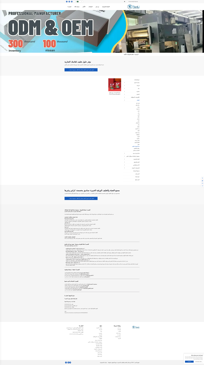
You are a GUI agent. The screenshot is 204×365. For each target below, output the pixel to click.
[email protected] (68, 305)
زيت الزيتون (137, 128)
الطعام (138, 100)
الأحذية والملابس (136, 165)
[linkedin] (69, 1)
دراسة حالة (76, 6)
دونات (138, 107)
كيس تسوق (137, 179)
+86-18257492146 (134, 1)
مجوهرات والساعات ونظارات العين (132, 156)
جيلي (138, 120)
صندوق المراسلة (136, 170)
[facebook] (67, 1)
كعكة (138, 130)
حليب (138, 110)
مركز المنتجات (118, 336)
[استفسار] (202, 186)
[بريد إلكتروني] (202, 183)
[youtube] (72, 1)
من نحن (97, 6)
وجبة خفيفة (137, 132)
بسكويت (138, 138)
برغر (138, 112)
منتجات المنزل (136, 82)
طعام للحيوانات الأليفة (129, 54)
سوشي (138, 118)
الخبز (138, 114)
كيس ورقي (137, 173)
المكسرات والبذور (136, 150)
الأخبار (84, 6)
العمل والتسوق (136, 162)
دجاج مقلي (137, 105)
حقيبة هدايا (137, 176)
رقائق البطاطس (136, 148)
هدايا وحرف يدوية (136, 153)
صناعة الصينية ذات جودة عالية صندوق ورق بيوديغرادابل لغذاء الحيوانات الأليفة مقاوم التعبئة (114, 93)
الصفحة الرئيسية (106, 6)
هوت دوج (137, 103)
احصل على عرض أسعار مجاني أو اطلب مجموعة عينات (81, 69)
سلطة (138, 126)
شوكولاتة (137, 134)
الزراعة (138, 85)
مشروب (137, 91)
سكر (138, 124)
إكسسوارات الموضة (135, 167)
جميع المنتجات (136, 79)
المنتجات (90, 6)
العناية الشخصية (136, 159)
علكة (138, 116)
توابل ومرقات (137, 140)
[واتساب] (202, 180)
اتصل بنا (69, 6)
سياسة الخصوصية (103, 362)
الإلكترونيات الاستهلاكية (135, 97)
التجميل (138, 94)
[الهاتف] (202, 178)
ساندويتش (137, 122)
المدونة (119, 338)
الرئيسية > (136, 54)
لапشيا (138, 109)
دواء (138, 88)
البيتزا (138, 136)
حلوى (138, 144)
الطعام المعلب (136, 142)
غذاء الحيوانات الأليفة (135, 146)
